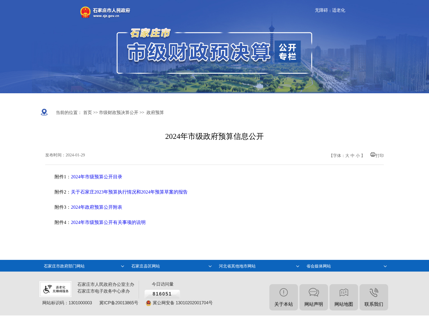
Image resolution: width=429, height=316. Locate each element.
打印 (380, 155)
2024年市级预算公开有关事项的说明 (108, 222)
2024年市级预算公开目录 (96, 176)
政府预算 (155, 112)
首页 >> (90, 112)
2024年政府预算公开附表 (96, 207)
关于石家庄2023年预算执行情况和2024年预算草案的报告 (129, 191)
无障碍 (321, 10)
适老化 (338, 10)
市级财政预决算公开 (118, 112)
